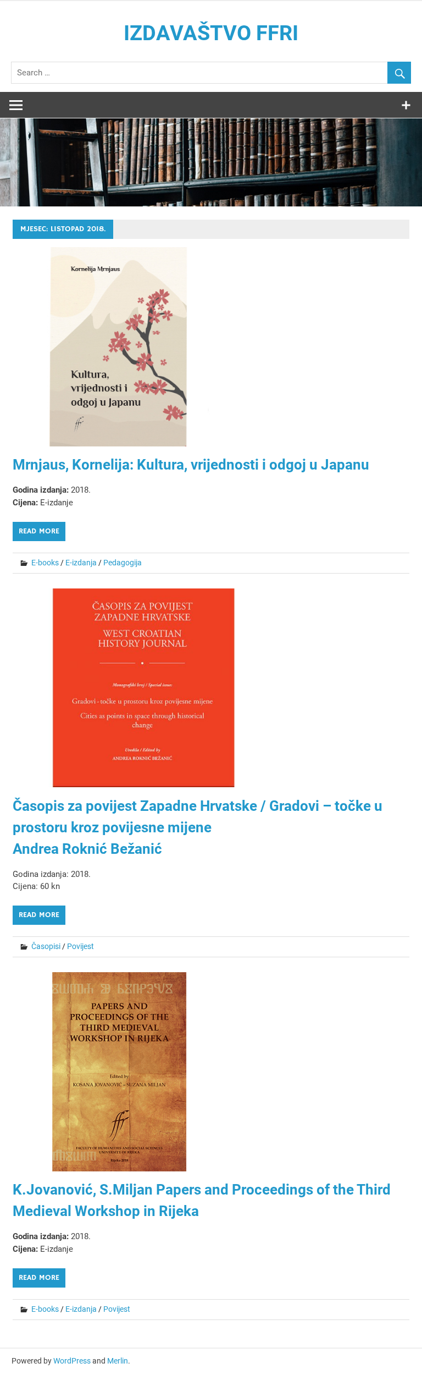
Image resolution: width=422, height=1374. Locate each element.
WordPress (72, 1360)
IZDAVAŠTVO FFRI (211, 33)
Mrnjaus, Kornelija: (191, 464)
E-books (45, 562)
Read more (39, 531)
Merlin (117, 1360)
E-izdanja (81, 562)
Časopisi (45, 946)
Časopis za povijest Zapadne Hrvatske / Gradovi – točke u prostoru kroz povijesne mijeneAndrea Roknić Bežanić (197, 827)
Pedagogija (122, 562)
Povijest (80, 946)
